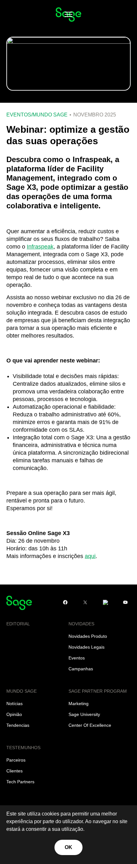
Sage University (84, 714)
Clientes (14, 770)
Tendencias (17, 725)
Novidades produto (87, 636)
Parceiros (15, 760)
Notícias (14, 703)
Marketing (78, 703)
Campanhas (80, 668)
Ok (69, 847)
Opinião (14, 714)
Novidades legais (86, 647)
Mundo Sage (50, 114)
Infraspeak (40, 246)
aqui (90, 556)
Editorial (18, 623)
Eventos (18, 114)
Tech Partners (20, 781)
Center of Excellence (89, 725)
